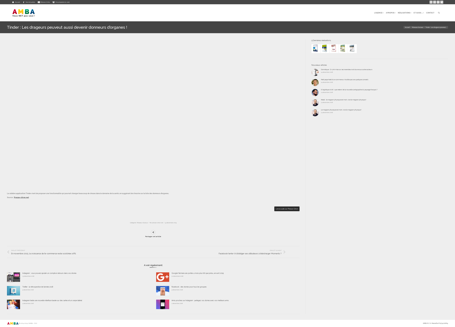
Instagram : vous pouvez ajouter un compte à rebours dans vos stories (49, 273)
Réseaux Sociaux (417, 27)
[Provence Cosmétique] (334, 48)
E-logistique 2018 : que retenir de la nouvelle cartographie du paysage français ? (349, 90)
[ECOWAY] (316, 48)
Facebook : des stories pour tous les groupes (189, 287)
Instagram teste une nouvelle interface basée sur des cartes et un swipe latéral (52, 300)
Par (156, 223)
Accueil (407, 27)
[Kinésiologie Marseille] (352, 48)
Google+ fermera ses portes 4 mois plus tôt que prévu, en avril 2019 (198, 273)
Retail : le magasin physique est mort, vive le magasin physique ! (343, 100)
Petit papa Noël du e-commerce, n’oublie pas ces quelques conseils (344, 79)
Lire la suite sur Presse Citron (287, 209)
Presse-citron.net (21, 197)
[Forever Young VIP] (343, 48)
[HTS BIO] (325, 48)
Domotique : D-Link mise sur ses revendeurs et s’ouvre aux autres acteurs (346, 69)
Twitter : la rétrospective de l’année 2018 (37, 287)
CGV (35, 323)
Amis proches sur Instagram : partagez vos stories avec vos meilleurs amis (200, 300)
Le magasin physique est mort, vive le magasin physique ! (341, 110)
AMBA (31, 323)
